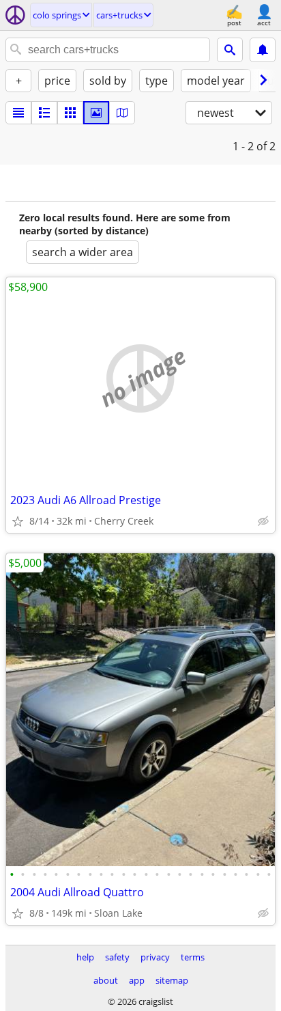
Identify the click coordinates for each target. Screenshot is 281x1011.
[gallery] (96, 112)
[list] (18, 112)
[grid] (70, 112)
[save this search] (263, 50)
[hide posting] (263, 521)
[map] (122, 112)
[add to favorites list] (18, 521)
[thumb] (44, 112)
